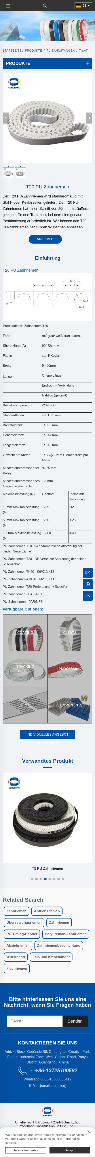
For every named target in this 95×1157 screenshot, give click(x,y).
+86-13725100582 (56, 1070)
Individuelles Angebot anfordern (47, 736)
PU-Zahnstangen (60, 50)
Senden (75, 1021)
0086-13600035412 (55, 1079)
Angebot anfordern (45, 240)
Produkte (33, 50)
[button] (32, 879)
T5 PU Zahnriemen (47, 868)
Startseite (12, 50)
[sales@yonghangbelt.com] (88, 573)
